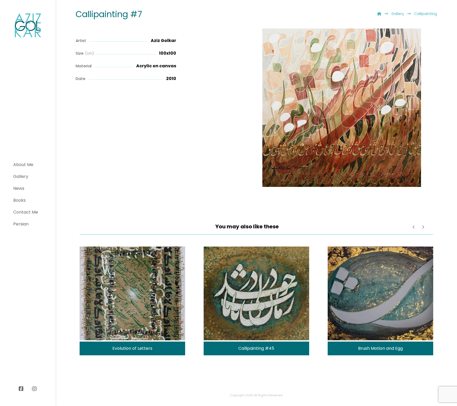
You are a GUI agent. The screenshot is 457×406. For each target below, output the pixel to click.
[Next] (423, 227)
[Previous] (414, 227)
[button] (21, 389)
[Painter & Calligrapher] (28, 25)
